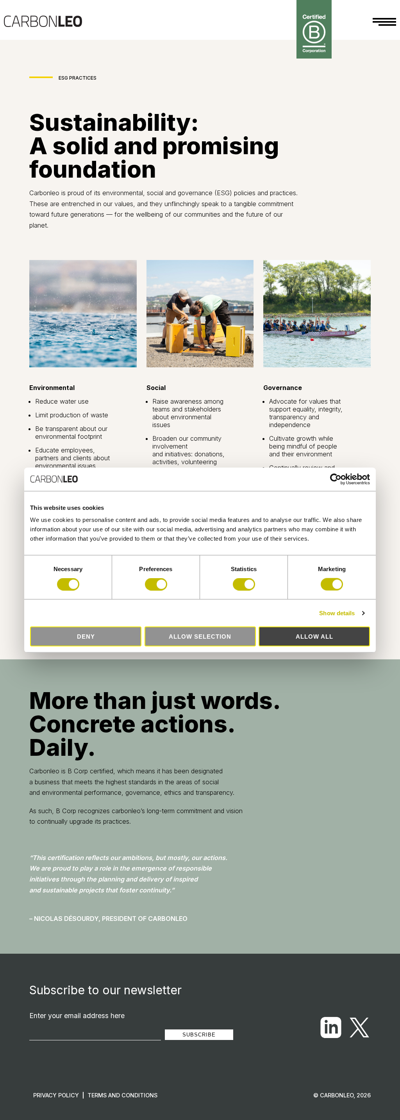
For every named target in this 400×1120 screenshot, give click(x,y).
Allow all (314, 636)
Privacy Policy (56, 1095)
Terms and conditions (122, 1095)
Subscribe (199, 1035)
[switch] (156, 584)
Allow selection (200, 636)
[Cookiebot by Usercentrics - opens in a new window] (336, 479)
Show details (337, 612)
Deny (86, 636)
